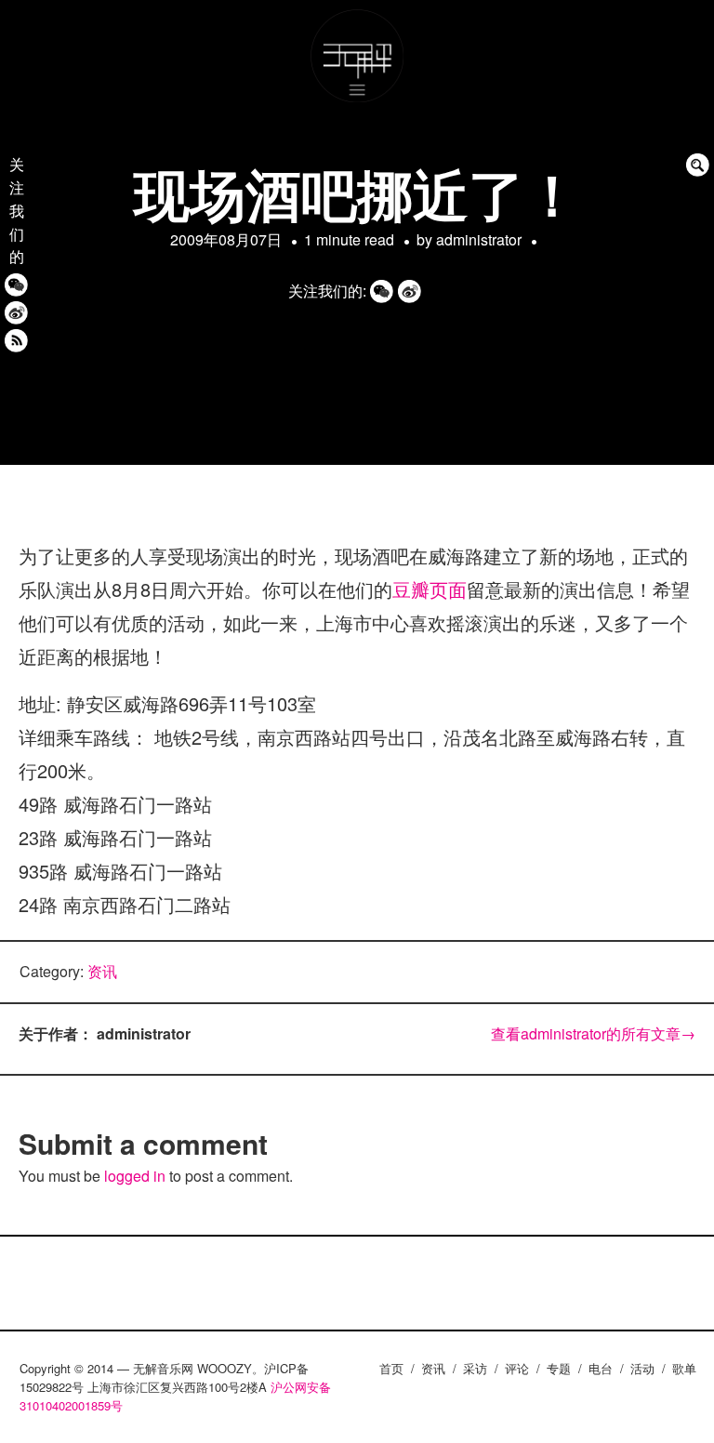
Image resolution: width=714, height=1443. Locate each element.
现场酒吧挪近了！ (357, 192)
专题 (559, 1368)
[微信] (16, 284)
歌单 (684, 1368)
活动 (642, 1368)
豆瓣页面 (429, 589)
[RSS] (16, 340)
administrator (479, 239)
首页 (391, 1368)
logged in (134, 1175)
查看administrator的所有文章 (593, 1033)
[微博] (16, 312)
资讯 (102, 971)
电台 (600, 1368)
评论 (517, 1368)
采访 (475, 1368)
